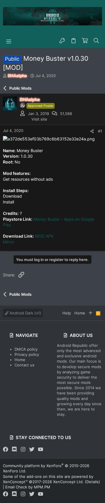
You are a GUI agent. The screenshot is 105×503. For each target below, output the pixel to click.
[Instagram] (23, 449)
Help (66, 313)
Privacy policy (27, 354)
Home (20, 359)
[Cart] (85, 41)
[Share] (92, 131)
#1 (100, 131)
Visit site (39, 119)
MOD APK (44, 236)
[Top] (90, 313)
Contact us (24, 365)
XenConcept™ (15, 481)
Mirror (8, 241)
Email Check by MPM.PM (27, 487)
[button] (9, 41)
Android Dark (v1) (24, 313)
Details (92, 481)
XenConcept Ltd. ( (69, 481)
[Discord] (14, 449)
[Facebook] (5, 449)
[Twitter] (31, 449)
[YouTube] (40, 449)
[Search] (96, 41)
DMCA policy (26, 349)
